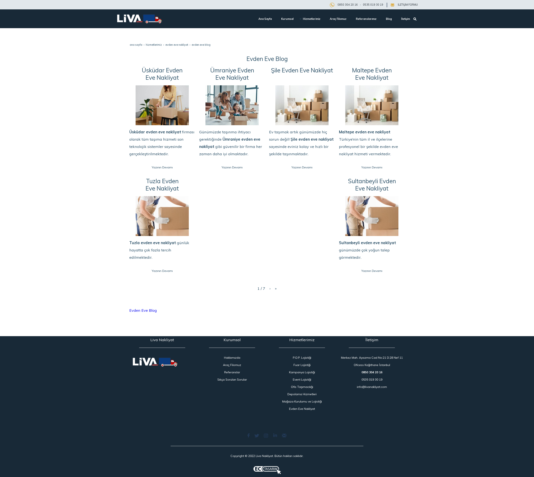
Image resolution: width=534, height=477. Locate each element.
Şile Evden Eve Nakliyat (302, 70)
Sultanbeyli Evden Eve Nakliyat (372, 184)
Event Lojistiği (302, 379)
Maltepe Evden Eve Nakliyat (372, 74)
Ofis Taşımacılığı (302, 387)
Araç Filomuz (232, 365)
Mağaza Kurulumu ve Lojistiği (302, 401)
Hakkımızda (232, 358)
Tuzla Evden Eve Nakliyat (162, 184)
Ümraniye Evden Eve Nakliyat (232, 74)
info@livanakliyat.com (372, 387)
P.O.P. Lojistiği (302, 358)
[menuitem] (263, 18)
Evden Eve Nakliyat (302, 409)
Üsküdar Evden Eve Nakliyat (162, 74)
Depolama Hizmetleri (302, 394)
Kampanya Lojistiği (302, 372)
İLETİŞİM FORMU (408, 4)
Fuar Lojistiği (302, 365)
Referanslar (232, 372)
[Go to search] (415, 18)
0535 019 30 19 (373, 4)
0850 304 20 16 (348, 4)
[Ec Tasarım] (267, 470)
